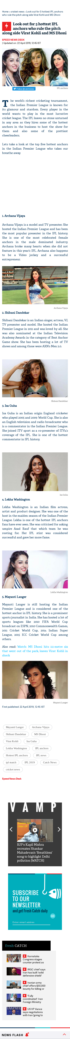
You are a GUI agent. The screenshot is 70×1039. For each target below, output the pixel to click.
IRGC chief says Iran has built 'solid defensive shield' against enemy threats (34, 975)
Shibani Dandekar (16, 734)
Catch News (50, 762)
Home (5, 11)
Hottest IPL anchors (17, 755)
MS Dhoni (40, 734)
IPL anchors (41, 748)
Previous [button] (10, 827)
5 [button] (46, 869)
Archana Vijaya (40, 727)
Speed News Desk (13, 39)
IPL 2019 (30, 762)
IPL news (41, 755)
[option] (35, 841)
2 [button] (29, 869)
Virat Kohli (12, 741)
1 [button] (24, 869)
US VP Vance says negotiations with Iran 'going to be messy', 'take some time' (33, 1015)
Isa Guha (32, 741)
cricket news (17, 11)
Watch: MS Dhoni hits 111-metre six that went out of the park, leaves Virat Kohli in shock (35, 651)
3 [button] (35, 869)
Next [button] (59, 827)
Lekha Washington (16, 748)
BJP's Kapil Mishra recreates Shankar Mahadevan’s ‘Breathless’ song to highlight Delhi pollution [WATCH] (34, 852)
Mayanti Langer (15, 727)
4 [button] (40, 869)
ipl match (11, 762)
